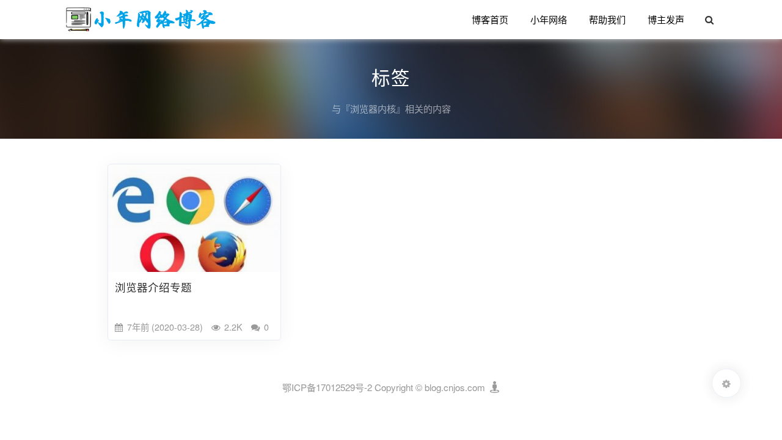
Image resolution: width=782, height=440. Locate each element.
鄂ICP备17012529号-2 (327, 387)
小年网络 (548, 19)
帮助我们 (607, 19)
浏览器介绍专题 (153, 287)
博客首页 (490, 19)
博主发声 (666, 19)
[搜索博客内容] (709, 19)
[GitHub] (494, 387)
